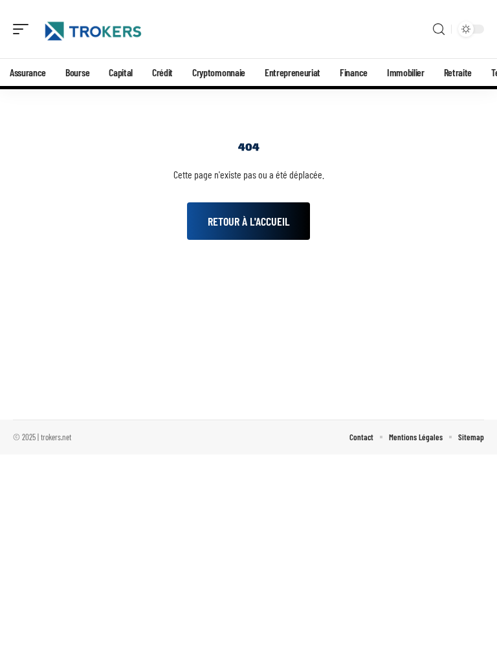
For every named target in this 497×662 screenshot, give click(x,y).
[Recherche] (439, 29)
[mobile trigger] (24, 29)
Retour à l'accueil (248, 221)
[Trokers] (93, 29)
